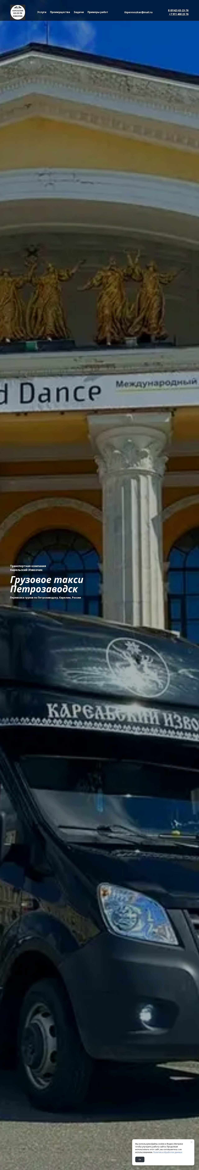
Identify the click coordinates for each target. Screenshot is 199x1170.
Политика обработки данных (167, 1152)
